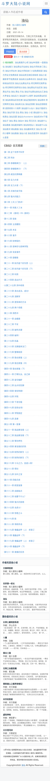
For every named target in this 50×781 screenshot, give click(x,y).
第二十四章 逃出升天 (13, 279)
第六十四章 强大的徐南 (14, 501)
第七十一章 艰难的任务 (24, 56)
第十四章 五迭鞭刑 (12, 224)
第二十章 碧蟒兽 (11, 257)
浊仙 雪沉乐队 (30, 120)
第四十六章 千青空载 (13, 401)
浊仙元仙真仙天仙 (22, 83)
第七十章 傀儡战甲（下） (15, 535)
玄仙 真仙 (19, 112)
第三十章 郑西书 (11, 313)
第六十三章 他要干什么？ (15, 496)
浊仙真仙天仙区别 (35, 87)
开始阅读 (10, 51)
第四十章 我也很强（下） (15, 368)
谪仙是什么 (38, 112)
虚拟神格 (7, 714)
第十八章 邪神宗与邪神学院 (16, 246)
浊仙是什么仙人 (28, 108)
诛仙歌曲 (6, 124)
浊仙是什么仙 (41, 124)
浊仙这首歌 (30, 104)
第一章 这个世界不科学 (14, 152)
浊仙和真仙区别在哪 (14, 99)
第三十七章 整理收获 (13, 352)
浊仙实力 (15, 95)
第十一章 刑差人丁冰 (13, 207)
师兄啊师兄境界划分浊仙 (16, 87)
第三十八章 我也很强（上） (16, 357)
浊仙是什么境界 (26, 95)
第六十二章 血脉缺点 (13, 490)
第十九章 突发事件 (12, 252)
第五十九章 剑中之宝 (13, 474)
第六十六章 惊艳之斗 (13, 513)
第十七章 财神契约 (12, 240)
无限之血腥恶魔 (10, 668)
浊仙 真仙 (13, 120)
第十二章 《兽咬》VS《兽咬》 (17, 213)
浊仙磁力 (9, 66)
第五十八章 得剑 (11, 468)
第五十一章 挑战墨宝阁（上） (17, 429)
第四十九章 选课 (11, 418)
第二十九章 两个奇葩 (13, 307)
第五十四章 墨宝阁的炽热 (15, 446)
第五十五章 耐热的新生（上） (17, 451)
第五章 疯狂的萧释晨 (13, 174)
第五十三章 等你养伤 (13, 440)
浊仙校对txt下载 (41, 116)
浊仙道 (40, 79)
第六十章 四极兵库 (12, 479)
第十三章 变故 (10, 218)
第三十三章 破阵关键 (13, 329)
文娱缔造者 (8, 568)
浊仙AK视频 (34, 62)
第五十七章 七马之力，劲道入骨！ (19, 463)
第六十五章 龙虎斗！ (13, 507)
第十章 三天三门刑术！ (14, 202)
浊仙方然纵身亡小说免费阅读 (30, 70)
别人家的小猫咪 (19, 24)
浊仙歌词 (6, 129)
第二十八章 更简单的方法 (15, 302)
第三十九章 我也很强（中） (16, 363)
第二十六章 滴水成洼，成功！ (17, 290)
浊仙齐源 (11, 112)
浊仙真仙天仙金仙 (21, 66)
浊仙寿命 (41, 99)
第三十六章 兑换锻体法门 (15, 346)
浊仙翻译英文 (29, 129)
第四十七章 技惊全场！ (14, 407)
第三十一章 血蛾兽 (12, 318)
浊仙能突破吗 (17, 124)
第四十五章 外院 (11, 396)
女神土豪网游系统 (11, 622)
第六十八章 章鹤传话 (13, 524)
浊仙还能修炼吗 (30, 99)
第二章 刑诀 (9, 157)
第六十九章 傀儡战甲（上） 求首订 (19, 529)
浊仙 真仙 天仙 (17, 91)
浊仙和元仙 (20, 104)
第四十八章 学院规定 (13, 413)
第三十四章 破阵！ (12, 335)
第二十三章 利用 (11, 274)
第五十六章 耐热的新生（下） (17, 457)
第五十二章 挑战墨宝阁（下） (17, 435)
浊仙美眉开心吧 (21, 62)
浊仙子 (5, 120)
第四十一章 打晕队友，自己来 (17, 374)
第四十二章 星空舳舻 (13, 379)
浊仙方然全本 (11, 70)
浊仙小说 (23, 133)
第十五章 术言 (10, 229)
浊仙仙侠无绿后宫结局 (28, 74)
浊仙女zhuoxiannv (25, 116)
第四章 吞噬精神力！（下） (16, 168)
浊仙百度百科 (33, 133)
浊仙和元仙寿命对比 (27, 79)
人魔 (5, 637)
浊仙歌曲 (15, 133)
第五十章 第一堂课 (12, 424)
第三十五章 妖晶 (11, 340)
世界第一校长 (9, 583)
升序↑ (42, 146)
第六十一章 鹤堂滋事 (13, 485)
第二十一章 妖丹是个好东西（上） (19, 263)
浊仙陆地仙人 (29, 124)
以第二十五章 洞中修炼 (14, 285)
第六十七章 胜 (10, 518)
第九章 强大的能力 (12, 196)
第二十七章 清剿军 (12, 296)
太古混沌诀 (8, 730)
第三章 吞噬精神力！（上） (16, 163)
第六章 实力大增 (11, 179)
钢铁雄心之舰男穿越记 (12, 683)
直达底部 (23, 51)
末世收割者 (8, 699)
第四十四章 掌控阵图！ (14, 390)
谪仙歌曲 (15, 129)
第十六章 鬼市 (10, 235)
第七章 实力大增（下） (14, 185)
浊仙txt (21, 120)
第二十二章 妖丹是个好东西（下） (19, 268)
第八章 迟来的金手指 (13, 190)
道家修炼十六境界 (13, 108)
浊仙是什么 (42, 120)
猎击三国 (7, 652)
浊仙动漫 (13, 116)
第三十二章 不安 (11, 324)
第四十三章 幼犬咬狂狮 (14, 385)
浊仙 (21, 129)
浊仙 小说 (28, 112)
